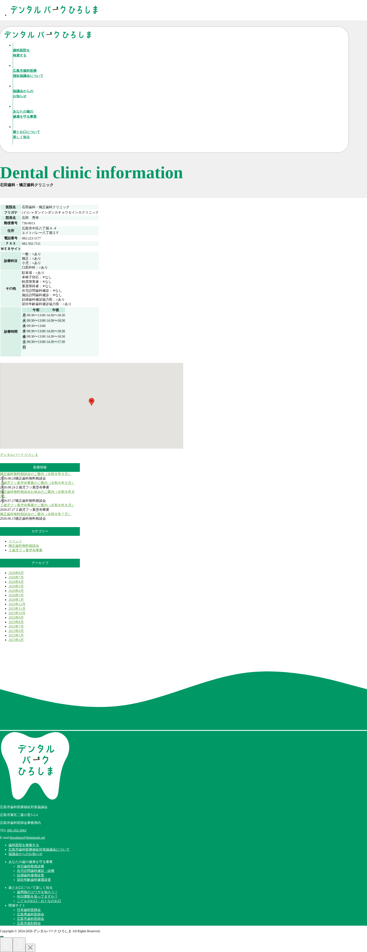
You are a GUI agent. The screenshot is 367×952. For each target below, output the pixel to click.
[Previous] (6, 944)
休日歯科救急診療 (30, 866)
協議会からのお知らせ (25, 854)
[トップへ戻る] (1, 936)
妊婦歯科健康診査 (30, 875)
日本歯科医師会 (29, 910)
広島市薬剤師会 (29, 923)
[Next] (19, 944)
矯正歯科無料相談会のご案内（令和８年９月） (35, 474)
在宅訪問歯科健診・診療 (35, 871)
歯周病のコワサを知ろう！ (37, 892)
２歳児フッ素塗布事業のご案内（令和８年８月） (37, 505)
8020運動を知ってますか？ (37, 896)
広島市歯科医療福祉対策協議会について (39, 849)
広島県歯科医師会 (30, 914)
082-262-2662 (16, 830)
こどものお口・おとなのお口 (39, 901)
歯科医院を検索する (23, 845)
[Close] (30, 948)
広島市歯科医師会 (30, 919)
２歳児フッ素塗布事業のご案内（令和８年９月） (37, 483)
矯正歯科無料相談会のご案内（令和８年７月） (35, 514)
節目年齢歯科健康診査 (34, 879)
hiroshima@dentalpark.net (27, 837)
